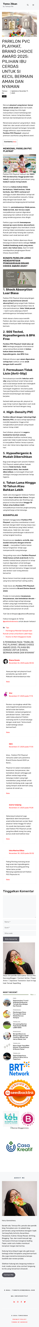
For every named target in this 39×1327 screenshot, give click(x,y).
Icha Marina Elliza (16, 850)
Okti (11, 744)
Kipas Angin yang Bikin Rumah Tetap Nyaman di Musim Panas (21, 1047)
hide (14, 142)
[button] (27, 5)
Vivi (10, 693)
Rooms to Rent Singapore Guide (18, 637)
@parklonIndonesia (10, 621)
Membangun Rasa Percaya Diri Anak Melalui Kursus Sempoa (19, 1015)
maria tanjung (15, 805)
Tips (4, 96)
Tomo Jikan (10, 3)
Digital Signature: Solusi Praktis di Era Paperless (20, 1057)
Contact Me (8, 1275)
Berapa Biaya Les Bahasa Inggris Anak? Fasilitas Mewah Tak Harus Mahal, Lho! (21, 1036)
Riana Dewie (14, 660)
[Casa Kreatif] (19, 1162)
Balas (8, 682)
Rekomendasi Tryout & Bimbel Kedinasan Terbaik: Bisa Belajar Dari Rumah (20, 1003)
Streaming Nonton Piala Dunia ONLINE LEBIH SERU (20, 1025)
